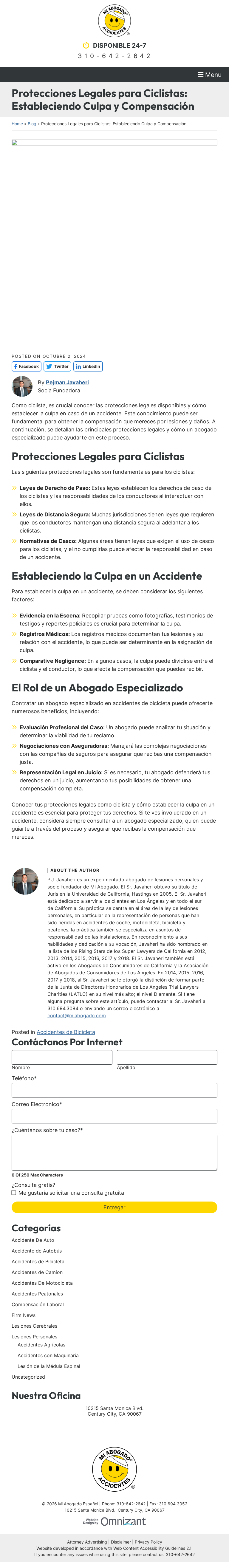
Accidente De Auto (33, 1240)
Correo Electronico (37, 1104)
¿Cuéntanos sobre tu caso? (47, 1130)
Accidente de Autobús (37, 1251)
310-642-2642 (115, 56)
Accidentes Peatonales (37, 1294)
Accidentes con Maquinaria (48, 1355)
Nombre (21, 1067)
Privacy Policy (148, 1541)
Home (17, 123)
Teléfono (24, 1078)
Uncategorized (28, 1377)
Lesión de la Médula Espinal (49, 1366)
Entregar (114, 1207)
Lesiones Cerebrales (34, 1326)
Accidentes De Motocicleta (42, 1283)
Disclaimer (121, 1541)
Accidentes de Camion (37, 1272)
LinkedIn (86, 366)
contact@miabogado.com (76, 1015)
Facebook (25, 366)
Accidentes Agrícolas (41, 1345)
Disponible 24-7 (119, 45)
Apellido (126, 1067)
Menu (213, 74)
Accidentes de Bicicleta (66, 1032)
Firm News (23, 1315)
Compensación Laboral (38, 1304)
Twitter (56, 366)
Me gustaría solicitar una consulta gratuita (71, 1193)
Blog (32, 123)
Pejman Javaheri (67, 382)
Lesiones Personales (34, 1337)
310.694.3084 (62, 1008)
